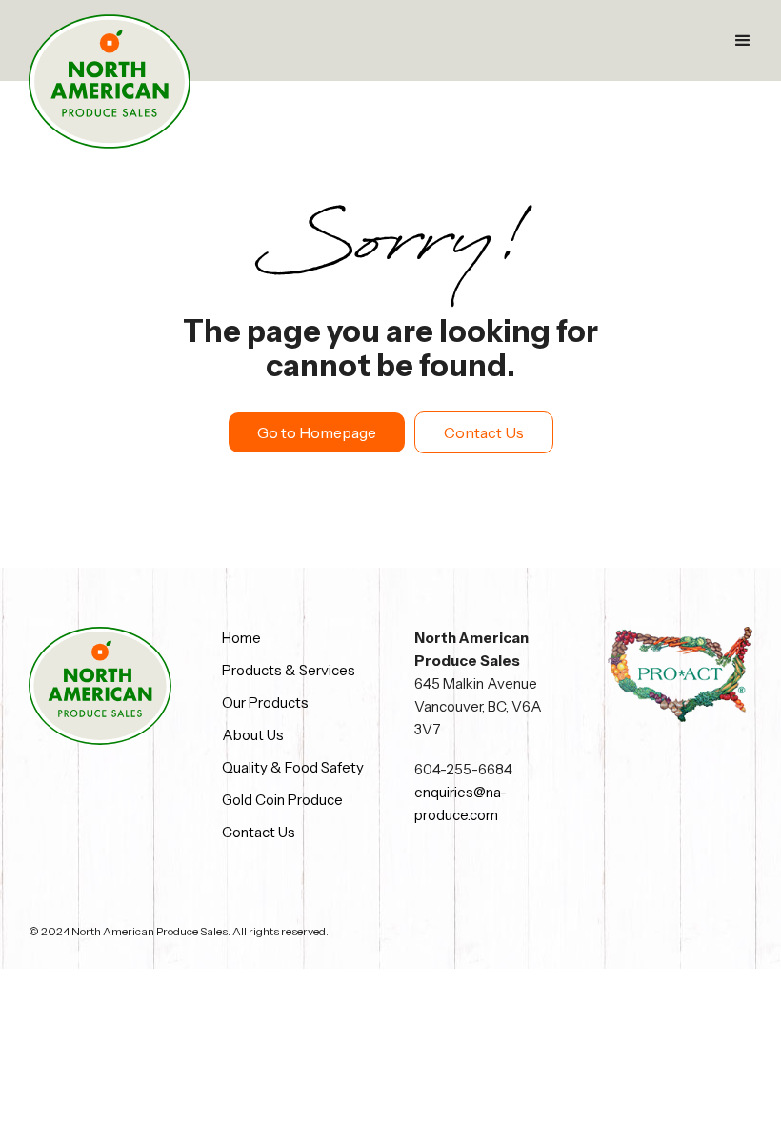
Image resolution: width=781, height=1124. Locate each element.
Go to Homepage (316, 432)
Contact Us (484, 432)
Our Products (265, 702)
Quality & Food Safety (293, 767)
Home (241, 638)
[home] (109, 82)
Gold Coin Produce (282, 800)
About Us (253, 735)
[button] (742, 41)
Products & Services (288, 670)
